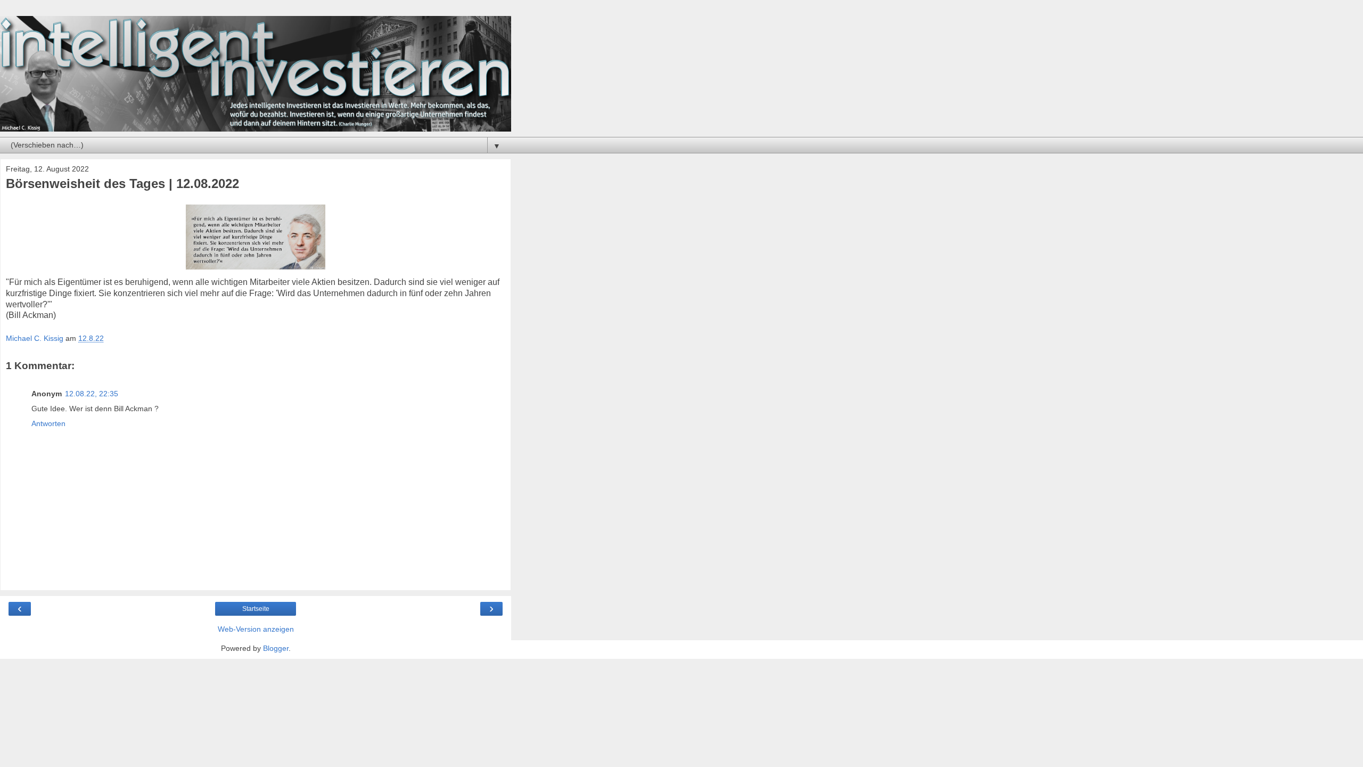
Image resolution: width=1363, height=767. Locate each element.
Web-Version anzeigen (256, 629)
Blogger (276, 648)
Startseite (255, 609)
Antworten (48, 423)
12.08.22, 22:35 (91, 393)
